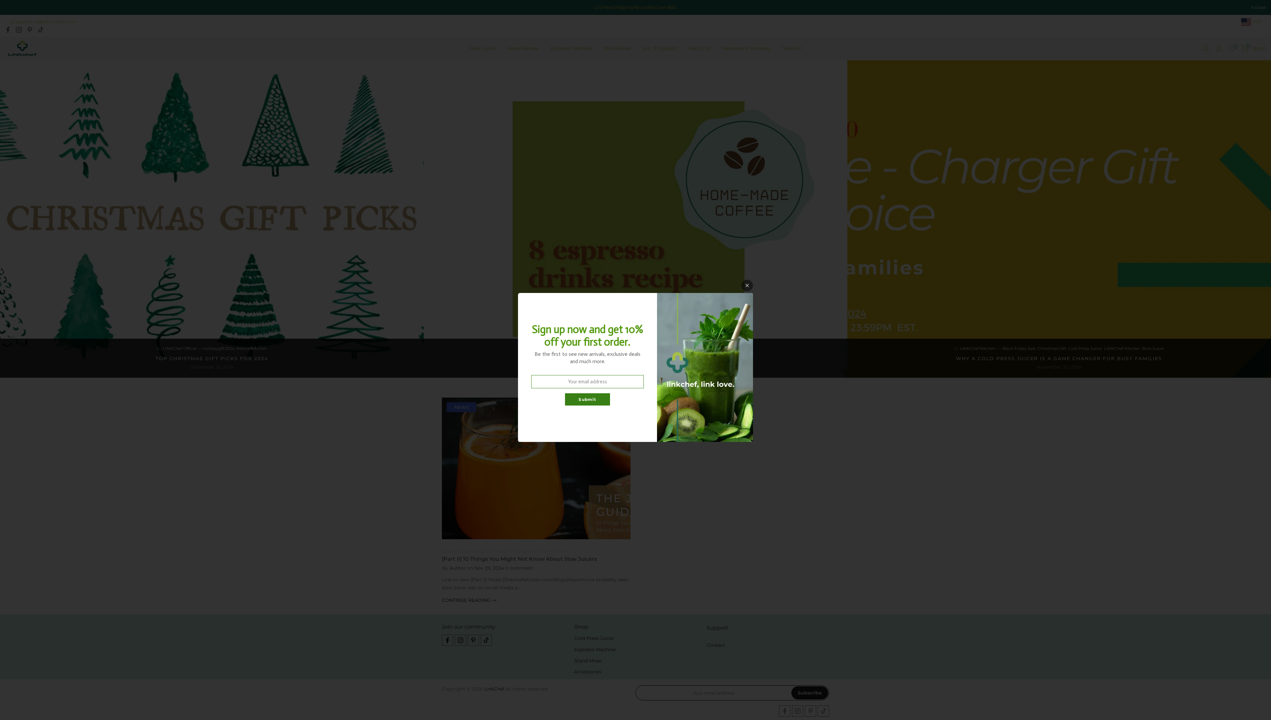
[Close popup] (747, 285)
